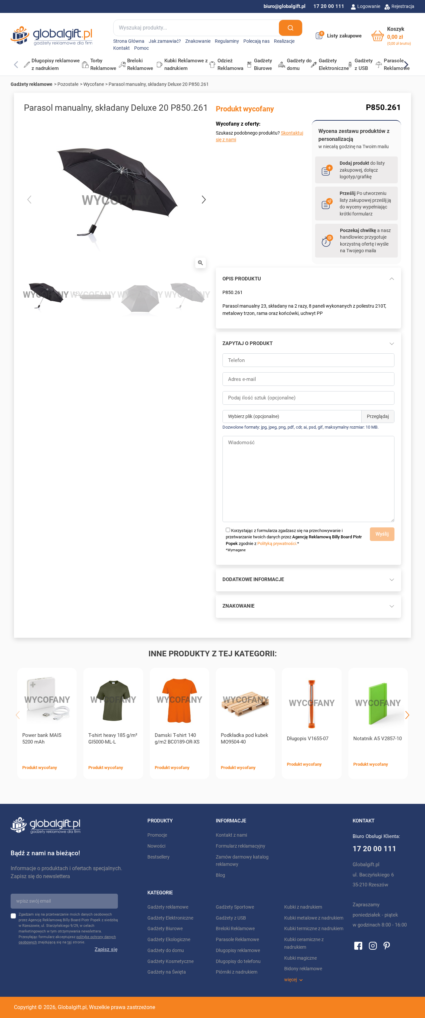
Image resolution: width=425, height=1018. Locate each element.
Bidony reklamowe (303, 969)
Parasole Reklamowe (237, 939)
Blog (220, 875)
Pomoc (141, 48)
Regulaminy (227, 41)
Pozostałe (67, 84)
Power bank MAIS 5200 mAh (41, 738)
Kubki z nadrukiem (303, 907)
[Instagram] (373, 945)
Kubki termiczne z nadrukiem (313, 928)
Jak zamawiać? (165, 41)
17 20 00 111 (328, 6)
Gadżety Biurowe (165, 928)
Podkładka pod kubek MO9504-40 (244, 738)
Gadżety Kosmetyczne (170, 961)
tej (69, 942)
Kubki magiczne (300, 958)
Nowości (156, 846)
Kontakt (121, 48)
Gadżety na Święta (166, 972)
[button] (391, 36)
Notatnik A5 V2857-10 (377, 739)
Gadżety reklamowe (31, 84)
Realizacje (284, 41)
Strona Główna (128, 41)
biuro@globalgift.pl (284, 6)
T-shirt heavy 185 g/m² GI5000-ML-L (112, 738)
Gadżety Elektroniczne (170, 918)
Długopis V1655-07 (307, 739)
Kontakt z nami (231, 835)
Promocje (157, 835)
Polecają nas (256, 41)
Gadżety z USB (231, 918)
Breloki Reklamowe (235, 928)
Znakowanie (198, 41)
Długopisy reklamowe (238, 950)
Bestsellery (158, 857)
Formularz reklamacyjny (240, 846)
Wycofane (93, 84)
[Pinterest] (386, 945)
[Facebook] (358, 945)
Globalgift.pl (72, 1007)
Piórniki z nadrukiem (236, 972)
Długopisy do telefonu (238, 961)
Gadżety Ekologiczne (168, 939)
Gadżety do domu (165, 950)
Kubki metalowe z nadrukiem (313, 918)
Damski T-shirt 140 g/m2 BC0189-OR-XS (177, 738)
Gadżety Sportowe (235, 907)
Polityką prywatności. (277, 543)
